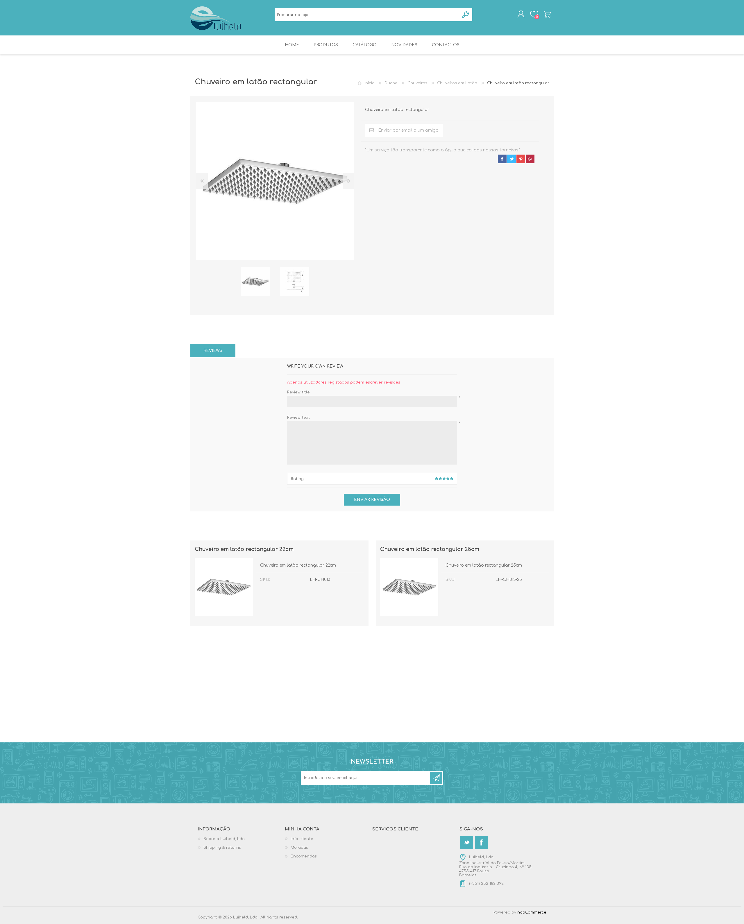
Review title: (298, 392)
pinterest (520, 159)
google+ (530, 159)
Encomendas (304, 856)
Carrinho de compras (547, 14)
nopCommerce (531, 912)
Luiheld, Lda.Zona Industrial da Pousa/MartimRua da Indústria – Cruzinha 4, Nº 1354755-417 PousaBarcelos (495, 866)
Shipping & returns (222, 848)
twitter (511, 159)
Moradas (299, 848)
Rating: (297, 479)
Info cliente (302, 839)
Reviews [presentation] (212, 350)
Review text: (298, 418)
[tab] (212, 350)
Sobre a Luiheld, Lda (224, 839)
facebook (502, 159)
